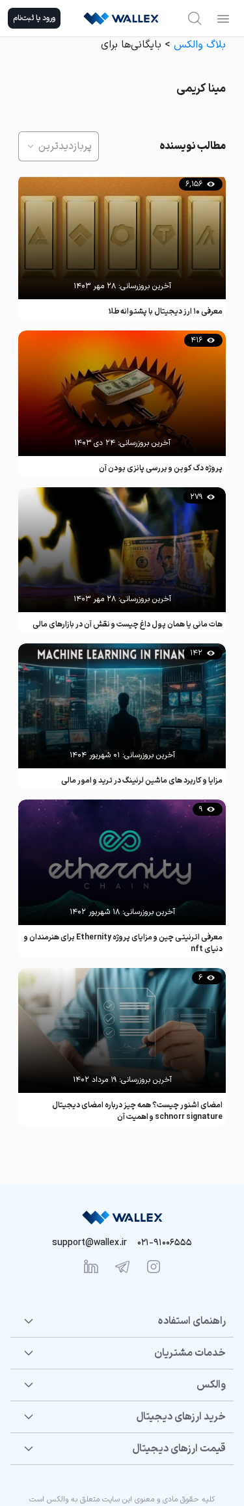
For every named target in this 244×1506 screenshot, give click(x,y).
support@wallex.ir (89, 1243)
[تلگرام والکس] (122, 1266)
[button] (58, 146)
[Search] (195, 18)
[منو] (223, 18)
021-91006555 (164, 1243)
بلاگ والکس (200, 45)
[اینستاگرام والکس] (153, 1266)
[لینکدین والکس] (91, 1266)
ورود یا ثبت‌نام (34, 18)
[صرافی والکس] (121, 18)
